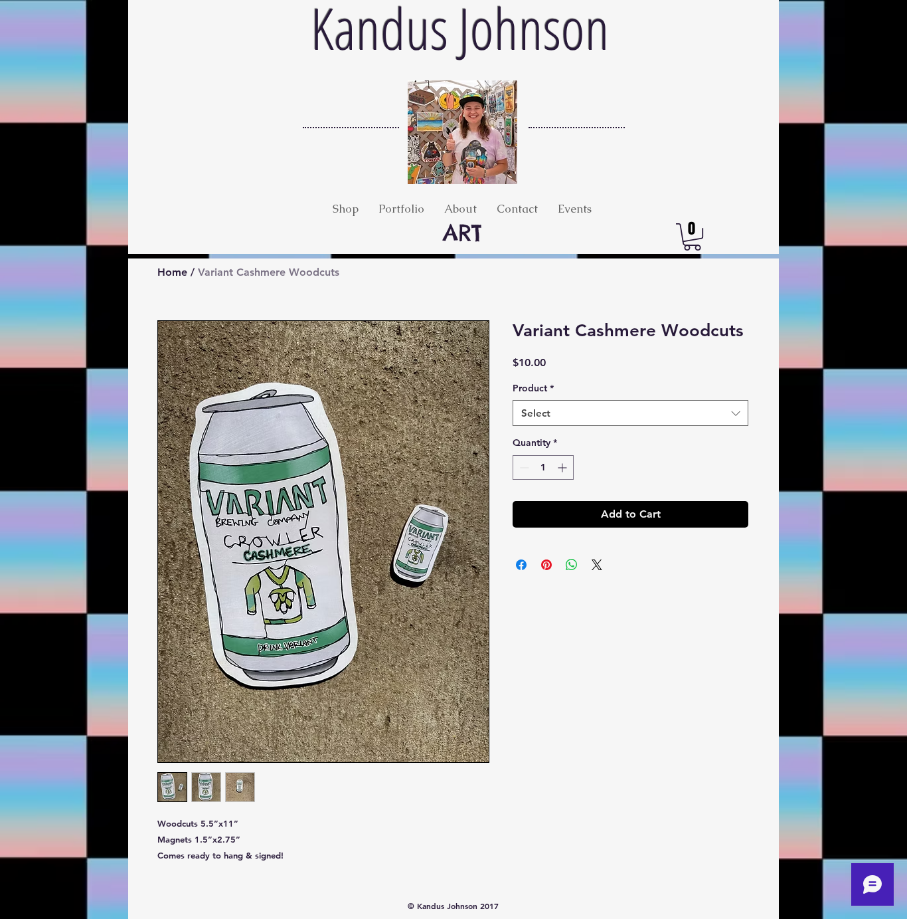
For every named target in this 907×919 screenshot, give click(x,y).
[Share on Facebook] (521, 565)
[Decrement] (523, 467)
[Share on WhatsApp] (572, 565)
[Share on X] (597, 565)
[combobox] (630, 413)
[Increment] (563, 467)
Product (533, 388)
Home (172, 272)
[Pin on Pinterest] (546, 565)
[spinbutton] (543, 467)
